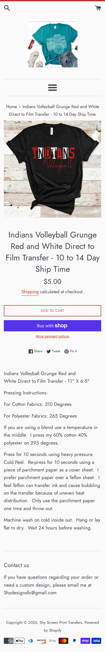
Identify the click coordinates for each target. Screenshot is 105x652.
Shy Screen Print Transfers (61, 622)
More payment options (52, 336)
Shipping (30, 291)
